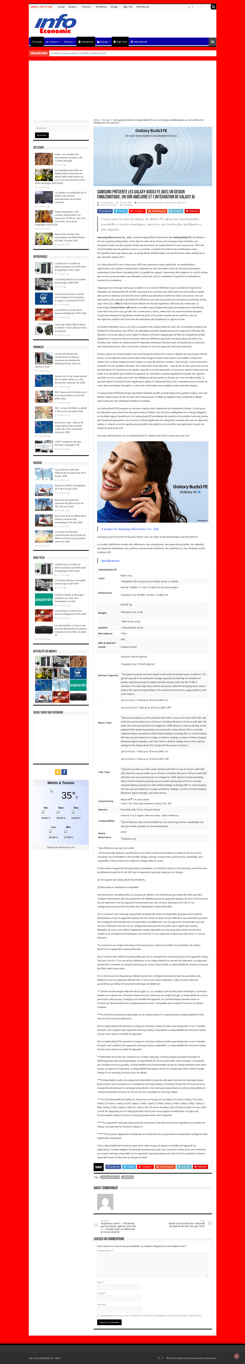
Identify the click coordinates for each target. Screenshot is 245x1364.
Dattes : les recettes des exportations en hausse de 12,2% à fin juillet (68, 157)
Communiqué (106, 202)
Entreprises (101, 7)
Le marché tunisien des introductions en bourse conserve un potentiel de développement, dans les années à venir (58, 360)
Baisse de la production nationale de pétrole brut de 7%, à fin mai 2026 (69, 503)
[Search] (213, 6)
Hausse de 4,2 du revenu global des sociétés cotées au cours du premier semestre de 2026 (71, 379)
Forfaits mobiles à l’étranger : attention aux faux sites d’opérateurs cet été (70, 598)
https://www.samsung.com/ (175, 435)
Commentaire (105, 1250)
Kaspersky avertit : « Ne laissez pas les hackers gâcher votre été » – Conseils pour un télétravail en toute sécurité (118, 1226)
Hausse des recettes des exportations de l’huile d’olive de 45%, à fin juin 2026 (70, 237)
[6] (190, 346)
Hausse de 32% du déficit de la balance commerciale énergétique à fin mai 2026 (70, 519)
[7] (113, 369)
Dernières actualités (154, 202)
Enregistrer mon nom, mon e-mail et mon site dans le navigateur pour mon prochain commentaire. (151, 1315)
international (142, 7)
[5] (189, 338)
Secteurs (72, 7)
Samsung (128, 1177)
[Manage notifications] (236, 1356)
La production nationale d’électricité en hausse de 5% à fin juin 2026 (70, 472)
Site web (101, 1304)
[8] (199, 377)
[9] (167, 381)
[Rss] (189, 7)
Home (97, 120)
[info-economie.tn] (54, 23)
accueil (61, 7)
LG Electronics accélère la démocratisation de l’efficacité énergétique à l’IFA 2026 (70, 266)
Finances (86, 7)
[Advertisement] (122, 92)
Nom (100, 1282)
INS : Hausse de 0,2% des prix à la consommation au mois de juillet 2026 (71, 395)
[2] (123, 299)
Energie (114, 7)
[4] (121, 303)
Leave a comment (109, 205)
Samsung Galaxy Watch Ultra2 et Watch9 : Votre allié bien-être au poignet (71, 327)
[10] (121, 428)
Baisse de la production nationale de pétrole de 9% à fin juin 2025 (187, 1224)
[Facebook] (192, 7)
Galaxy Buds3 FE (110, 1177)
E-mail (101, 1293)
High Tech (128, 7)
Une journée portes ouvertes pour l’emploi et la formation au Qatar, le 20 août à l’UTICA (70, 297)
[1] (123, 257)
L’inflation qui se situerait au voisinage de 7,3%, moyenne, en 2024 (83, 53)
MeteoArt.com (67, 847)
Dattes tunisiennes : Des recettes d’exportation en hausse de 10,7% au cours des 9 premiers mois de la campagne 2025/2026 (60, 218)
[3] (110, 303)
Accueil (106, 120)
